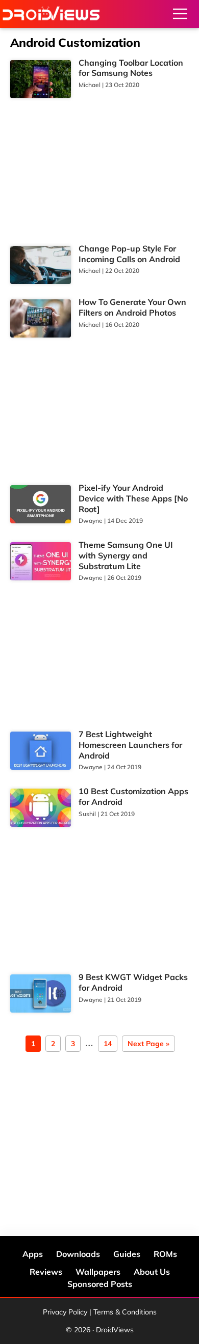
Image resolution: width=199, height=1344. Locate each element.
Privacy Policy (65, 1312)
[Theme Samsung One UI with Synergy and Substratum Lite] (40, 561)
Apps (32, 1254)
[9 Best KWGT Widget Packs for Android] (40, 993)
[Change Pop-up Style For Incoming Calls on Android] (40, 265)
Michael (90, 85)
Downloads (78, 1254)
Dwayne (91, 520)
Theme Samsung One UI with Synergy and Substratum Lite (126, 555)
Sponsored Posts (99, 1284)
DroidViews (51, 14)
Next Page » (148, 1044)
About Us (152, 1272)
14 (107, 1044)
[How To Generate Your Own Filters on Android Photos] (40, 318)
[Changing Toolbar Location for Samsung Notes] (40, 79)
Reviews (46, 1272)
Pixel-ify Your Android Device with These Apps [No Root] (133, 498)
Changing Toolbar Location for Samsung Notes (131, 68)
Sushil (87, 814)
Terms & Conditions (125, 1312)
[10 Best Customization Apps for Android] (40, 808)
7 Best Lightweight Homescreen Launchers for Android (130, 745)
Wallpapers (98, 1272)
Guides (126, 1254)
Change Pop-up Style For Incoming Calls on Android (129, 253)
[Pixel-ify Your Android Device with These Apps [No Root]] (40, 504)
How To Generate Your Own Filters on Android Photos (132, 307)
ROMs (165, 1254)
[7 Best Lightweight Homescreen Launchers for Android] (40, 751)
